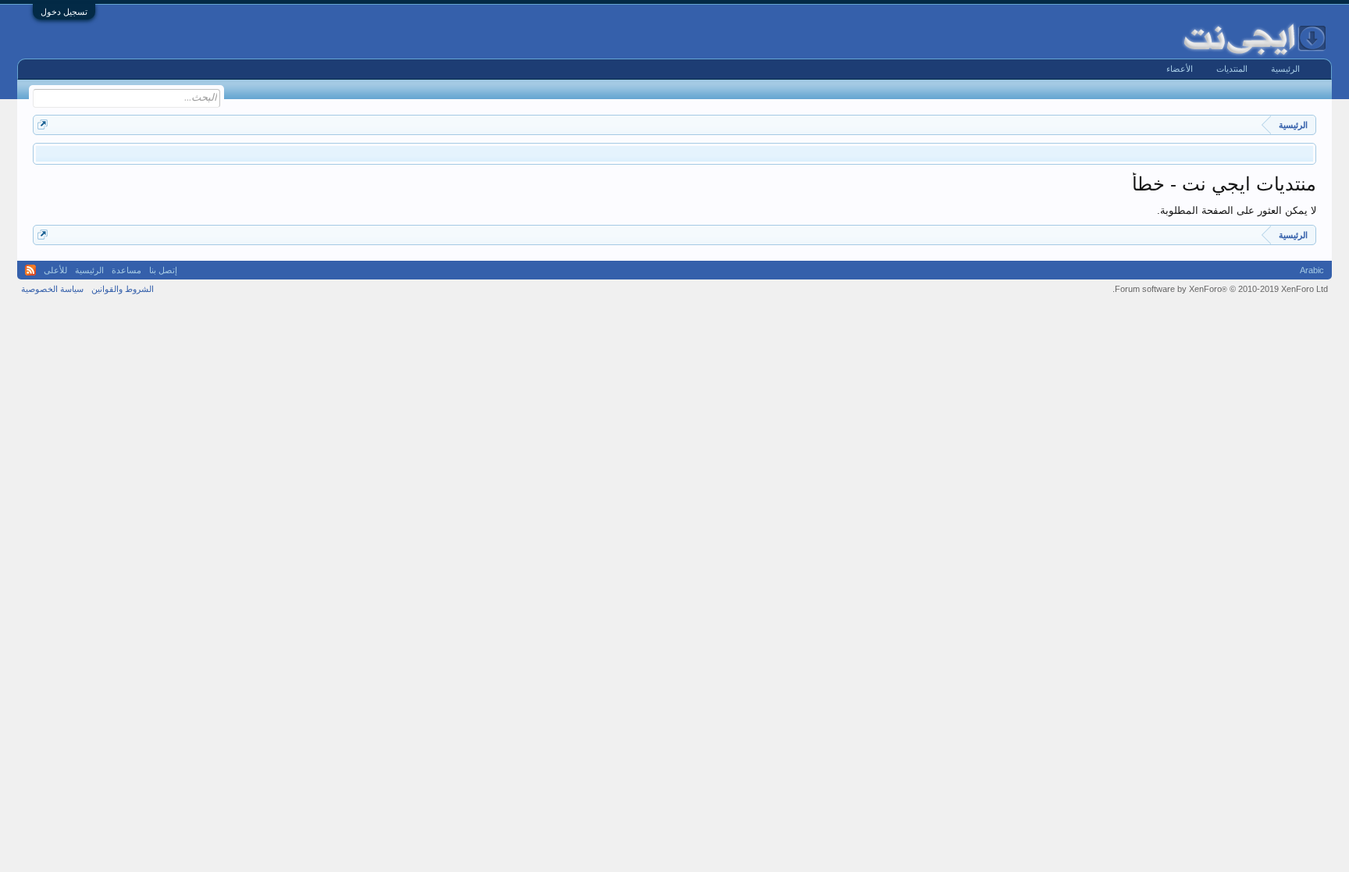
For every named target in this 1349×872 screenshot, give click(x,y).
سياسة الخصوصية (52, 289)
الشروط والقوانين (122, 289)
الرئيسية (1285, 68)
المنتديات (1232, 68)
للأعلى (55, 270)
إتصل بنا (163, 270)
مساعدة (126, 270)
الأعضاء (1179, 68)
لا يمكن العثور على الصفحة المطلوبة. (1236, 210)
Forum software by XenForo (1220, 289)
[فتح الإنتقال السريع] (42, 124)
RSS (30, 270)
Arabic (1312, 270)
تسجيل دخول (64, 11)
